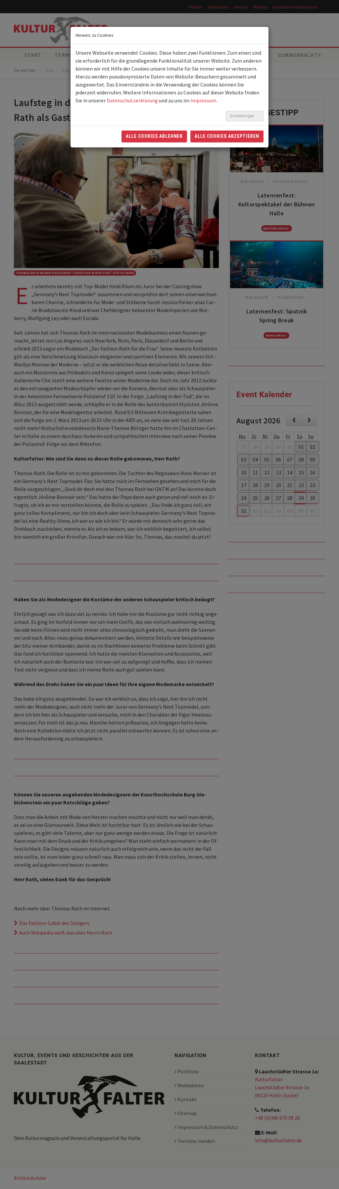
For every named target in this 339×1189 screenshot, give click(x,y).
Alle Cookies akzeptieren (227, 136)
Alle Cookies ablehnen (154, 136)
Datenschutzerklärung (132, 100)
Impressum (203, 100)
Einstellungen (242, 116)
